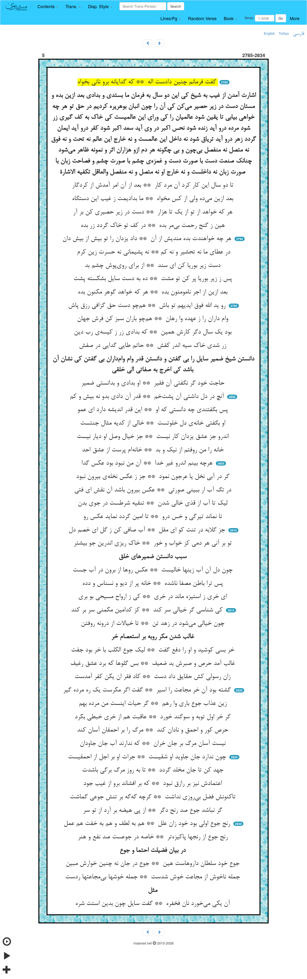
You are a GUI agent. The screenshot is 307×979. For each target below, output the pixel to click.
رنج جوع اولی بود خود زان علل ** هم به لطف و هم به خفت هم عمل (148, 824)
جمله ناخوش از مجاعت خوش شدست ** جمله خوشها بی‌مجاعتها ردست (153, 877)
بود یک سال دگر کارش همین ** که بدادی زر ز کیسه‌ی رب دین (153, 332)
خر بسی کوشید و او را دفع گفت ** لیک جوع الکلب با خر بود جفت (153, 650)
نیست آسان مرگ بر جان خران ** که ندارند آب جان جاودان (153, 744)
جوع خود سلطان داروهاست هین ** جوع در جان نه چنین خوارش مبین (153, 864)
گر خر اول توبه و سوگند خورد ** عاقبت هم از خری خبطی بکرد (153, 717)
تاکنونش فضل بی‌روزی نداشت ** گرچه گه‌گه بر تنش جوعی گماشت (153, 797)
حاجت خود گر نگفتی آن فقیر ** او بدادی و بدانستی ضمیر (153, 383)
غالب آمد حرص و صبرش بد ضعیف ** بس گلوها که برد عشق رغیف (153, 664)
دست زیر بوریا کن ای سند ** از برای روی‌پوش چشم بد (153, 266)
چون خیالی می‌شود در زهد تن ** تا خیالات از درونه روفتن (153, 624)
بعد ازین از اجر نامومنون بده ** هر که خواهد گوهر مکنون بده (153, 292)
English (269, 33)
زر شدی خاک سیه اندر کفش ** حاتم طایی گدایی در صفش (153, 346)
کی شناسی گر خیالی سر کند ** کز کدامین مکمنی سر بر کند (147, 610)
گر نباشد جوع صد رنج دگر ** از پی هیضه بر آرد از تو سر (153, 810)
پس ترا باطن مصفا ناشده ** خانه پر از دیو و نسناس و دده (153, 583)
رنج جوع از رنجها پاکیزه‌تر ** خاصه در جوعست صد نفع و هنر (154, 837)
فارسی (298, 34)
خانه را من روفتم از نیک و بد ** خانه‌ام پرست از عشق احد (153, 450)
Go (280, 18)
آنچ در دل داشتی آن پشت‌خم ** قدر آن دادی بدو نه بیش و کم (148, 397)
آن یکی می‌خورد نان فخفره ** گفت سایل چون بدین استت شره (153, 904)
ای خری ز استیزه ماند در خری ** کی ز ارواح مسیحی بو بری (153, 597)
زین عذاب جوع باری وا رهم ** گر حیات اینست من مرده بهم (154, 704)
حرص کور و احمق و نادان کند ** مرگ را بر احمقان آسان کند (153, 730)
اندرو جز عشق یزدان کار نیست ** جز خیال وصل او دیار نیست (153, 437)
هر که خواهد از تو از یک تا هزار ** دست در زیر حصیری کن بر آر (153, 212)
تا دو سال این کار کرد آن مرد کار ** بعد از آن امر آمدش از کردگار (153, 185)
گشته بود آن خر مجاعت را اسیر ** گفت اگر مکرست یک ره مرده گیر (148, 690)
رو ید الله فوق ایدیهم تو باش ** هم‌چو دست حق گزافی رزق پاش (147, 306)
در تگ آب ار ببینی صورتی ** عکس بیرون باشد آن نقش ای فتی (153, 490)
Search (175, 6)
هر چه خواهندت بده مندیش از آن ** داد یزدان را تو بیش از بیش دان (147, 239)
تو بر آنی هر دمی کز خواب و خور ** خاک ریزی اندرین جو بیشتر (154, 543)
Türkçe (284, 33)
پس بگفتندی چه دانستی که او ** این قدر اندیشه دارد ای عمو (153, 410)
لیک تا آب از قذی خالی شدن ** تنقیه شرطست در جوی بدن (153, 503)
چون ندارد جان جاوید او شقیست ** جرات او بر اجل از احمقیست (148, 757)
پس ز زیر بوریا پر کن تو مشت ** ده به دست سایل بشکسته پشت (153, 279)
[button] (48, 6)
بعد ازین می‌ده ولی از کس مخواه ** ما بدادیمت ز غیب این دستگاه (153, 199)
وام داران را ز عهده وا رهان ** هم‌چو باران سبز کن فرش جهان (153, 319)
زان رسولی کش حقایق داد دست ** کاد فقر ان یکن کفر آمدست (153, 677)
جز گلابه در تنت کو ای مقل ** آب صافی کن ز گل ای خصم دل (148, 530)
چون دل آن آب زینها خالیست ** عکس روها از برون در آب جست (153, 570)
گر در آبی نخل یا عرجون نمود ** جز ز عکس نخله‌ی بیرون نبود (153, 477)
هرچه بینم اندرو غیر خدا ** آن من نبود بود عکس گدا (147, 463)
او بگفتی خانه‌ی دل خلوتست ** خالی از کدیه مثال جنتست (153, 423)
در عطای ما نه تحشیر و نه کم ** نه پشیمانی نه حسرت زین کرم (153, 252)
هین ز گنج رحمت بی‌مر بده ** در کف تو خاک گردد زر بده (154, 226)
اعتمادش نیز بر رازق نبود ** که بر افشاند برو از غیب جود (153, 784)
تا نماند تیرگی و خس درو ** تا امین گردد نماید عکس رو (153, 517)
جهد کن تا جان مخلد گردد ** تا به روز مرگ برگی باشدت (153, 770)
